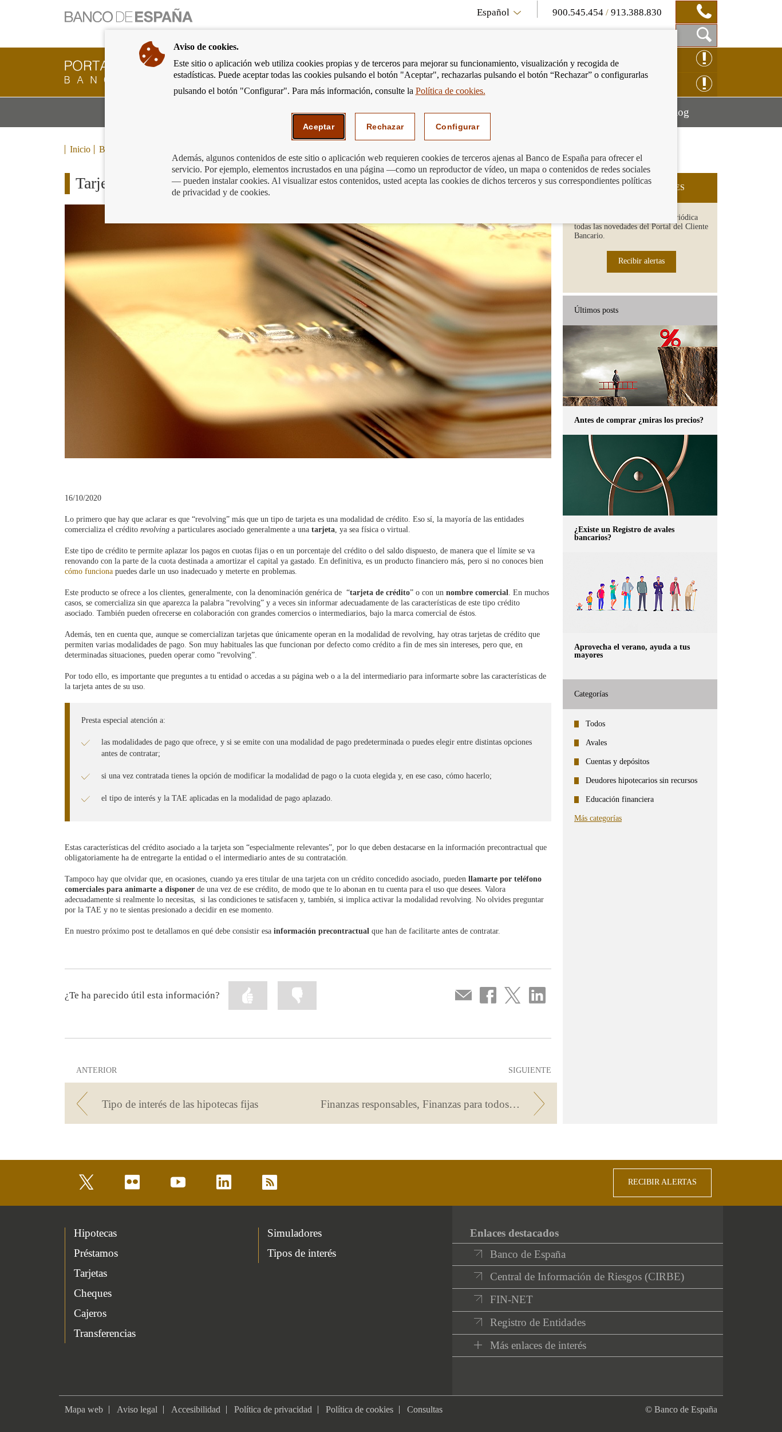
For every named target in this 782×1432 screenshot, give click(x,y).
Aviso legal (137, 1409)
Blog (692, 116)
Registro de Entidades (538, 1322)
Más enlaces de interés (538, 1345)
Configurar (457, 126)
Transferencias (105, 1333)
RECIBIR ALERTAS (662, 1182)
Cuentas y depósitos (617, 761)
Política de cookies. (450, 91)
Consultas (425, 1409)
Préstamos (96, 1253)
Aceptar (318, 126)
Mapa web (84, 1409)
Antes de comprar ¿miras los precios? (639, 420)
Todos (595, 723)
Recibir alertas (641, 261)
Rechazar (385, 126)
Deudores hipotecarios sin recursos (641, 780)
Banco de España (528, 1254)
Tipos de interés (301, 1253)
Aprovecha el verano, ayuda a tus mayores (632, 651)
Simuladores (294, 1233)
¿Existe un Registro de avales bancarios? (624, 533)
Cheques (93, 1293)
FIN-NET (511, 1299)
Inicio (80, 149)
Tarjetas (90, 1273)
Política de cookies (359, 1409)
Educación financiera (620, 799)
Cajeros (90, 1313)
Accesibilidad (195, 1409)
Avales (596, 742)
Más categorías (598, 818)
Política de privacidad (273, 1409)
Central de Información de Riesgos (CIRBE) (587, 1276)
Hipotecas (95, 1233)
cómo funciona (89, 571)
